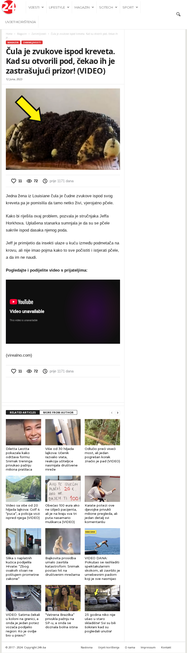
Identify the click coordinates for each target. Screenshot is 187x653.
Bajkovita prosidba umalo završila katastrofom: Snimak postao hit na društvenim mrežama (62, 566)
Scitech (106, 7)
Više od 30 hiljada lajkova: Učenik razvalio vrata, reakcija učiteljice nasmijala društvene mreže (61, 459)
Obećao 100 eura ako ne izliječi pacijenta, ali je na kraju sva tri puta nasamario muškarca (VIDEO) (62, 513)
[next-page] (117, 412)
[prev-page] (111, 412)
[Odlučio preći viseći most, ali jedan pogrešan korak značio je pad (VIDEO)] (102, 432)
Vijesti (33, 7)
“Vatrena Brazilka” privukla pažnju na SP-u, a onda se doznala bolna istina (61, 621)
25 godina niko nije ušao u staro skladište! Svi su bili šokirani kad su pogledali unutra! (100, 623)
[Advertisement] (63, 389)
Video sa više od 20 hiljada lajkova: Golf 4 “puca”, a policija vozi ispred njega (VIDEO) (23, 511)
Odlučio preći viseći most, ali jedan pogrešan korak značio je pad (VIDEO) (102, 455)
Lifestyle (57, 7)
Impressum (148, 647)
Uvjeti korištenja (20, 22)
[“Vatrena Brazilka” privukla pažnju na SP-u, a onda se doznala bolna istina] (63, 598)
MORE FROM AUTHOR (58, 412)
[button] (178, 14)
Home (9, 33)
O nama (130, 647)
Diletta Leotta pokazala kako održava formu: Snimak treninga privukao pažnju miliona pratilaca (19, 459)
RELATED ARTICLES (23, 412)
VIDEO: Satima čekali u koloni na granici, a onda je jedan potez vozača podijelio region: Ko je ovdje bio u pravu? (23, 625)
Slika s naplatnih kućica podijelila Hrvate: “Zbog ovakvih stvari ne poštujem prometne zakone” (22, 568)
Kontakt (166, 647)
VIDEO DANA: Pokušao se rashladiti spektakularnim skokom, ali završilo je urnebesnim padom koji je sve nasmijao (102, 568)
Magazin (82, 7)
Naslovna (87, 647)
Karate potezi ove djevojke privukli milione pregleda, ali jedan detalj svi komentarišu (101, 513)
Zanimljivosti (38, 33)
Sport (128, 7)
